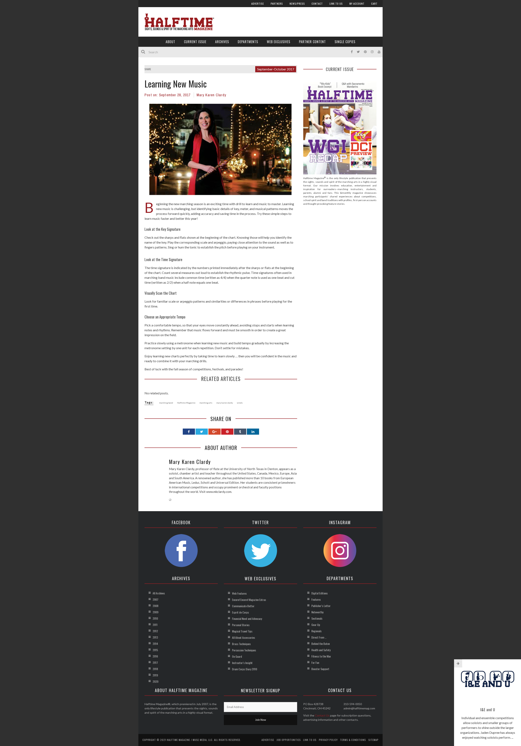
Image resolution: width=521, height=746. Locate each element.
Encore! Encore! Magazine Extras (249, 599)
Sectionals (316, 618)
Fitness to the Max (321, 656)
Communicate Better (243, 606)
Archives (222, 41)
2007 (155, 599)
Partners (277, 3)
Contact (317, 3)
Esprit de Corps (240, 612)
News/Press (297, 3)
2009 (155, 612)
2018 (155, 669)
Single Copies (345, 41)
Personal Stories (241, 625)
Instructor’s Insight (242, 663)
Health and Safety (321, 650)
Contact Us (322, 715)
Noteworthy (317, 612)
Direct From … (318, 637)
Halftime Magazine (186, 402)
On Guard (237, 656)
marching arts (205, 402)
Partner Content (312, 41)
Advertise (257, 3)
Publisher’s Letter (321, 606)
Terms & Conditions (353, 740)
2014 (155, 643)
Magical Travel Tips (242, 631)
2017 (155, 662)
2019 (155, 675)
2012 (155, 631)
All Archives (159, 593)
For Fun (315, 662)
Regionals (316, 631)
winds (240, 402)
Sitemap (373, 740)
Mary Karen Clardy (211, 94)
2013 (155, 637)
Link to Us (336, 3)
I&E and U (487, 709)
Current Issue (195, 41)
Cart (374, 3)
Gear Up (315, 624)
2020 (155, 681)
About (170, 41)
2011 (155, 624)
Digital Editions (319, 593)
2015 (155, 650)
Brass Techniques (241, 644)
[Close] (458, 663)
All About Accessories (243, 637)
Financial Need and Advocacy (247, 618)
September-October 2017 (275, 69)
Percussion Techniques (244, 650)
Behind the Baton (320, 643)
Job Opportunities (289, 740)
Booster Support (320, 669)
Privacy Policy (328, 740)
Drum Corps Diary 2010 (244, 669)
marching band (166, 402)
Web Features (239, 593)
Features (316, 599)
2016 (155, 656)
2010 (155, 618)
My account (356, 3)
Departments (248, 41)
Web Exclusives (278, 41)
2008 (155, 606)
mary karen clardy (224, 402)
